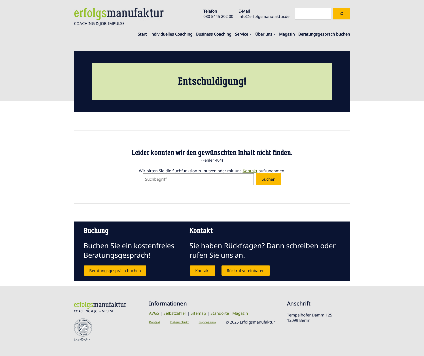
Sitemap (198, 313)
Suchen (268, 179)
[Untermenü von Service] (250, 34)
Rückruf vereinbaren (246, 270)
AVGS (154, 313)
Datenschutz (179, 322)
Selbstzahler (174, 313)
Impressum (207, 322)
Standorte (219, 313)
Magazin (240, 313)
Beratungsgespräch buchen (115, 270)
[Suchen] (341, 13)
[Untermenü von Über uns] (274, 34)
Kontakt (250, 170)
